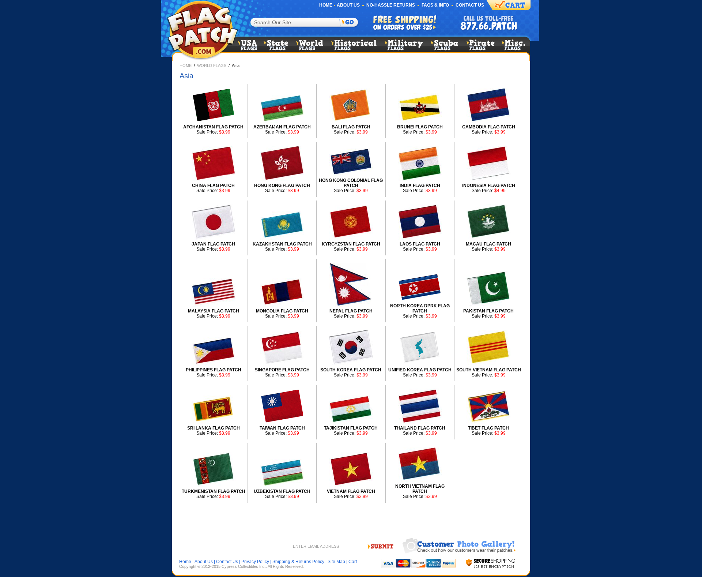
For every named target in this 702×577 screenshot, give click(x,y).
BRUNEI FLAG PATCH (420, 127)
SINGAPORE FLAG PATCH (282, 369)
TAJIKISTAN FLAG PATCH (351, 428)
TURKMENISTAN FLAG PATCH (213, 491)
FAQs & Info (435, 5)
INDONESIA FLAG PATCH (488, 185)
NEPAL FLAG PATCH (351, 311)
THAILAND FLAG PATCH (419, 428)
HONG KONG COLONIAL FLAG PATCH (351, 183)
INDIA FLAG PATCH (420, 185)
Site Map (336, 561)
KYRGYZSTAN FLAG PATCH (351, 244)
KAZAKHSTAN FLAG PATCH (282, 244)
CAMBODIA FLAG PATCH (488, 127)
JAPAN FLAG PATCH (213, 244)
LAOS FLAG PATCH (420, 244)
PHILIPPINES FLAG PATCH (213, 369)
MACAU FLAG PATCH (488, 244)
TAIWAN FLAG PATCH (282, 428)
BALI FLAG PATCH (351, 127)
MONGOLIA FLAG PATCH (282, 311)
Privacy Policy (255, 561)
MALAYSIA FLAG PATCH (213, 311)
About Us (348, 5)
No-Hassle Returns (390, 5)
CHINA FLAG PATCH (213, 185)
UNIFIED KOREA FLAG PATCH (420, 369)
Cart (352, 561)
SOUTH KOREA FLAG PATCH (350, 369)
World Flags (211, 65)
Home (325, 5)
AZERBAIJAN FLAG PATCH (282, 127)
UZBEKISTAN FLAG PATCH (282, 491)
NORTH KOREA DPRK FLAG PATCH (420, 308)
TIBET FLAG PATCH (488, 428)
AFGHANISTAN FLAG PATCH (213, 127)
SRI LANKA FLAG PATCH (213, 428)
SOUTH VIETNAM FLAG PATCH (488, 369)
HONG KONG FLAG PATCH (282, 185)
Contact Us (470, 5)
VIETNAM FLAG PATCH (351, 491)
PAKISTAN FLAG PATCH (488, 311)
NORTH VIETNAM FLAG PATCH (420, 489)
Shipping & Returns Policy (298, 561)
